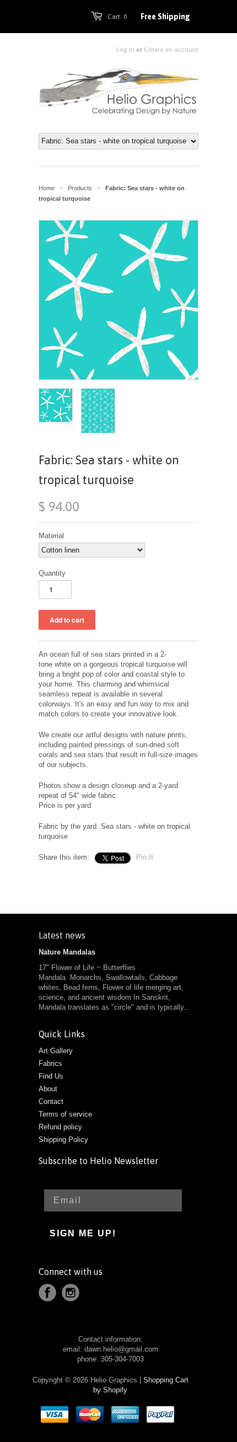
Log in (125, 49)
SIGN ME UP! (83, 1233)
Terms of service (65, 1114)
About (48, 1089)
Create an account (171, 49)
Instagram (70, 1292)
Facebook (47, 1292)
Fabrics (50, 1063)
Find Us (51, 1076)
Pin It (144, 857)
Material (51, 536)
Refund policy (60, 1127)
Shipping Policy (63, 1139)
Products (80, 188)
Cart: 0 (117, 16)
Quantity (52, 573)
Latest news (62, 935)
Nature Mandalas (67, 952)
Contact (51, 1101)
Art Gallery (56, 1051)
